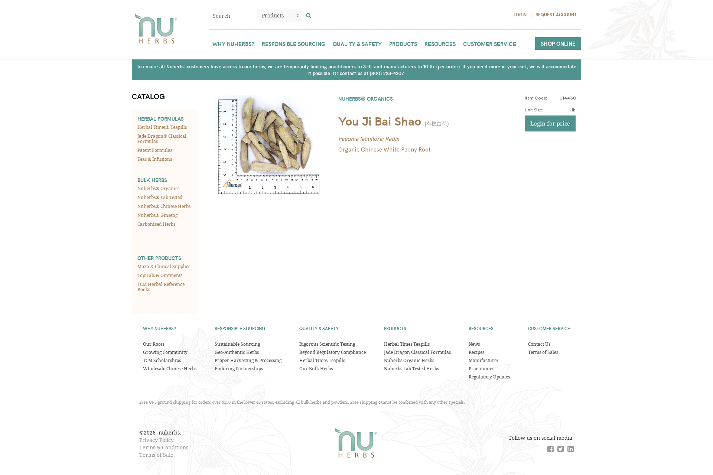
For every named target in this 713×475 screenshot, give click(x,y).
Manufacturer (484, 360)
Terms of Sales (543, 352)
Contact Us (539, 344)
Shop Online (558, 43)
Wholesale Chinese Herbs (169, 368)
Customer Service (489, 44)
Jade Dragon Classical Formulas (417, 352)
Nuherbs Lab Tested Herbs (411, 368)
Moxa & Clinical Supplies (163, 266)
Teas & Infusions (154, 159)
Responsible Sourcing (293, 44)
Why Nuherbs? (233, 44)
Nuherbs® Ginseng (157, 215)
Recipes (476, 352)
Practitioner (481, 368)
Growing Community (165, 352)
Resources (440, 44)
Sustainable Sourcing (237, 344)
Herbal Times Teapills (322, 360)
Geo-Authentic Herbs (237, 352)
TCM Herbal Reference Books (161, 286)
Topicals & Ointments (159, 275)
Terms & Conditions (163, 447)
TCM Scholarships (162, 360)
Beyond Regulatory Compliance (332, 352)
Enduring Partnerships (239, 368)
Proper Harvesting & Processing (248, 360)
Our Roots (153, 344)
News (474, 344)
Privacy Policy (156, 439)
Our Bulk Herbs (316, 368)
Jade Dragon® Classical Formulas (161, 138)
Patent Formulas (154, 150)
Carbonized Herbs (156, 224)
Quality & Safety (357, 44)
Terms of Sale (156, 454)
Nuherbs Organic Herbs (409, 360)
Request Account (556, 14)
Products (403, 44)
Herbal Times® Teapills (162, 127)
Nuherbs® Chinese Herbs (164, 206)
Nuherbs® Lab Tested (159, 197)
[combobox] (233, 15)
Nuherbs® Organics (158, 188)
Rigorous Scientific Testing (327, 344)
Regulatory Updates (489, 377)
